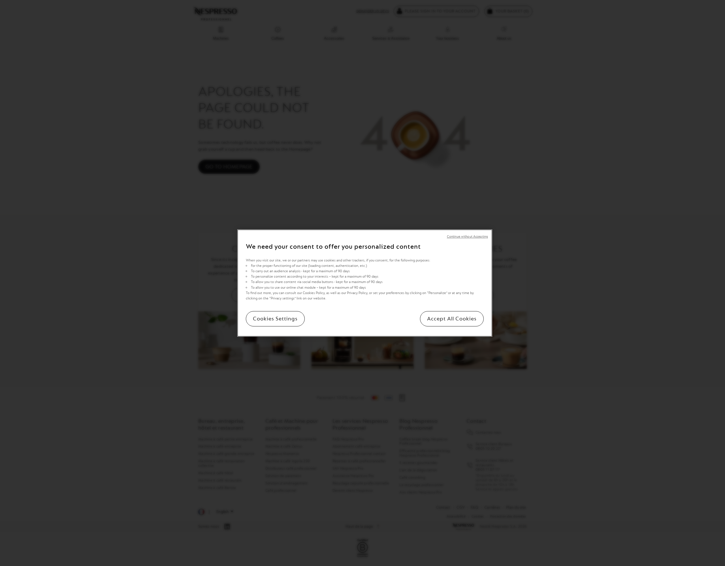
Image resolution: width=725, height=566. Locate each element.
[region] (364, 283)
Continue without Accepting (467, 237)
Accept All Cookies (452, 318)
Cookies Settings (275, 318)
